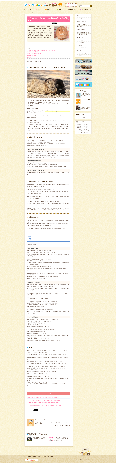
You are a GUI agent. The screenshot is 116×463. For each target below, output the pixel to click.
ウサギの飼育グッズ (81, 48)
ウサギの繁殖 (79, 45)
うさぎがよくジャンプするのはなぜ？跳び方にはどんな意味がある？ (39, 439)
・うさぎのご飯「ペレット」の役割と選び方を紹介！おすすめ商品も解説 (43, 400)
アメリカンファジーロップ (83, 32)
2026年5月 (86, 126)
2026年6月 (79, 126)
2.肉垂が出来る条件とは (32, 51)
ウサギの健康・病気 (81, 53)
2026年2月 (79, 129)
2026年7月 (86, 124)
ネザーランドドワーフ (82, 21)
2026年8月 (79, 124)
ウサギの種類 (79, 18)
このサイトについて (88, 459)
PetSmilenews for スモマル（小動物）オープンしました (85, 100)
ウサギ (29, 12)
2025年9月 (86, 132)
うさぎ (77, 117)
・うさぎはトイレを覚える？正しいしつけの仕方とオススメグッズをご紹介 (44, 405)
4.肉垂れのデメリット (32, 55)
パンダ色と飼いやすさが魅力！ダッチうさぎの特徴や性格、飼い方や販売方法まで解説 (61, 439)
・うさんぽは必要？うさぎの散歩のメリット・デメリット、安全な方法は (43, 397)
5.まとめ (29, 57)
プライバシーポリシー (79, 459)
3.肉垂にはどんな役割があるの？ (34, 53)
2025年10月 (79, 132)
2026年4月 (79, 127)
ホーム (25, 12)
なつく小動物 (82, 117)
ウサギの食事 (79, 50)
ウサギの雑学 (79, 55)
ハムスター (34, 456)
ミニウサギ (79, 26)
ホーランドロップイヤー (82, 34)
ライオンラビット (81, 29)
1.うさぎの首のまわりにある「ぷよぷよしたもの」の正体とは (41, 50)
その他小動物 (50, 456)
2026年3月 (86, 127)
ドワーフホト (80, 37)
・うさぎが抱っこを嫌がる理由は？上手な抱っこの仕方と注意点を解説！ (43, 402)
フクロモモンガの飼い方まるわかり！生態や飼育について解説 (85, 107)
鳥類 (39, 456)
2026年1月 (86, 129)
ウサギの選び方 (80, 42)
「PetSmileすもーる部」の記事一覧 (61, 425)
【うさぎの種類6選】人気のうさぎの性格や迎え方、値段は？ (85, 94)
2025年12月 (79, 130)
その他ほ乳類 (43, 456)
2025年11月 (86, 130)
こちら (41, 433)
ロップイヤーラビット (82, 24)
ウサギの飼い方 (80, 40)
